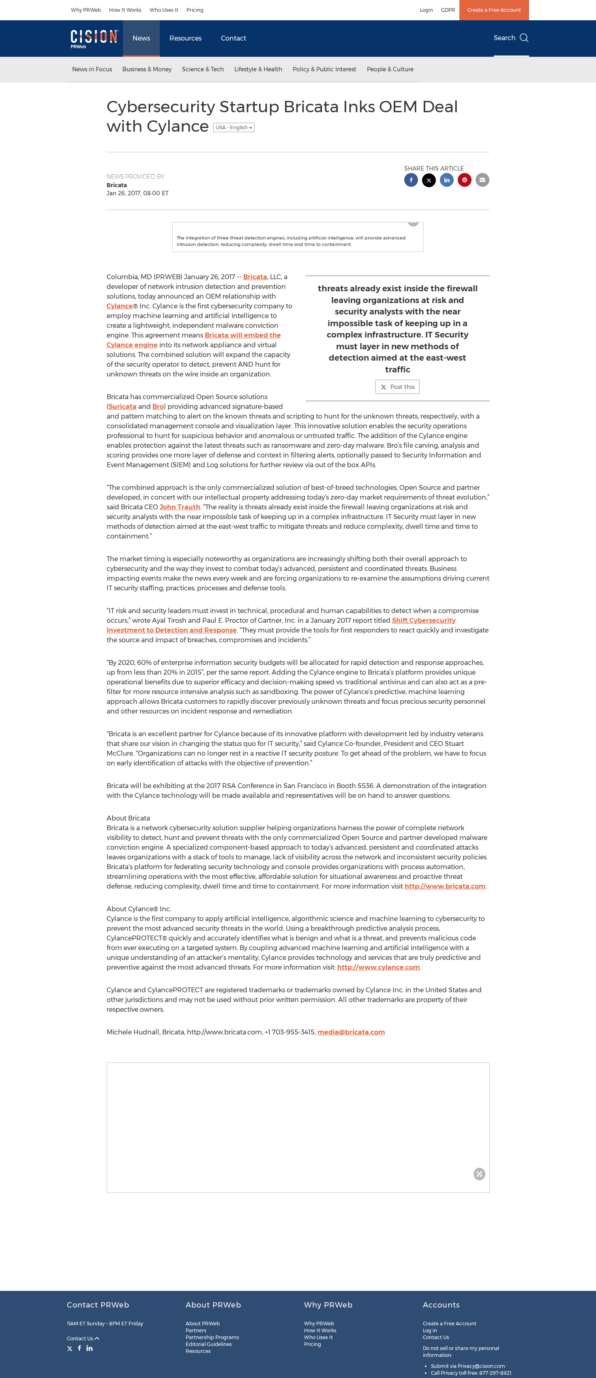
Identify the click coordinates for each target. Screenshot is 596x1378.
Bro (158, 431)
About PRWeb (203, 1323)
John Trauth (180, 531)
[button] (298, 234)
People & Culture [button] (390, 69)
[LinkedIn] (89, 1348)
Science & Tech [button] (203, 69)
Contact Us (80, 1338)
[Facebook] (79, 1348)
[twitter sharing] (429, 181)
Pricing (195, 10)
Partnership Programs (212, 1337)
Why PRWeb (86, 10)
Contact (233, 38)
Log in (430, 1330)
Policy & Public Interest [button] (324, 69)
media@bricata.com (351, 1056)
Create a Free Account (494, 10)
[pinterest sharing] (465, 181)
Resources (185, 38)
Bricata (255, 301)
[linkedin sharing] (447, 181)
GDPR (448, 10)
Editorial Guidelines (209, 1344)
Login (426, 10)
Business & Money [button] (147, 69)
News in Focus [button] (92, 69)
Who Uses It (164, 10)
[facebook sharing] (411, 181)
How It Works (125, 10)
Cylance (120, 330)
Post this (402, 411)
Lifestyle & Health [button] (258, 69)
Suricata (123, 431)
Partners (196, 1330)
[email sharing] (482, 181)
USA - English (232, 127)
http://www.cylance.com (378, 992)
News (141, 38)
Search (505, 38)
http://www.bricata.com (445, 910)
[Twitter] (71, 1348)
